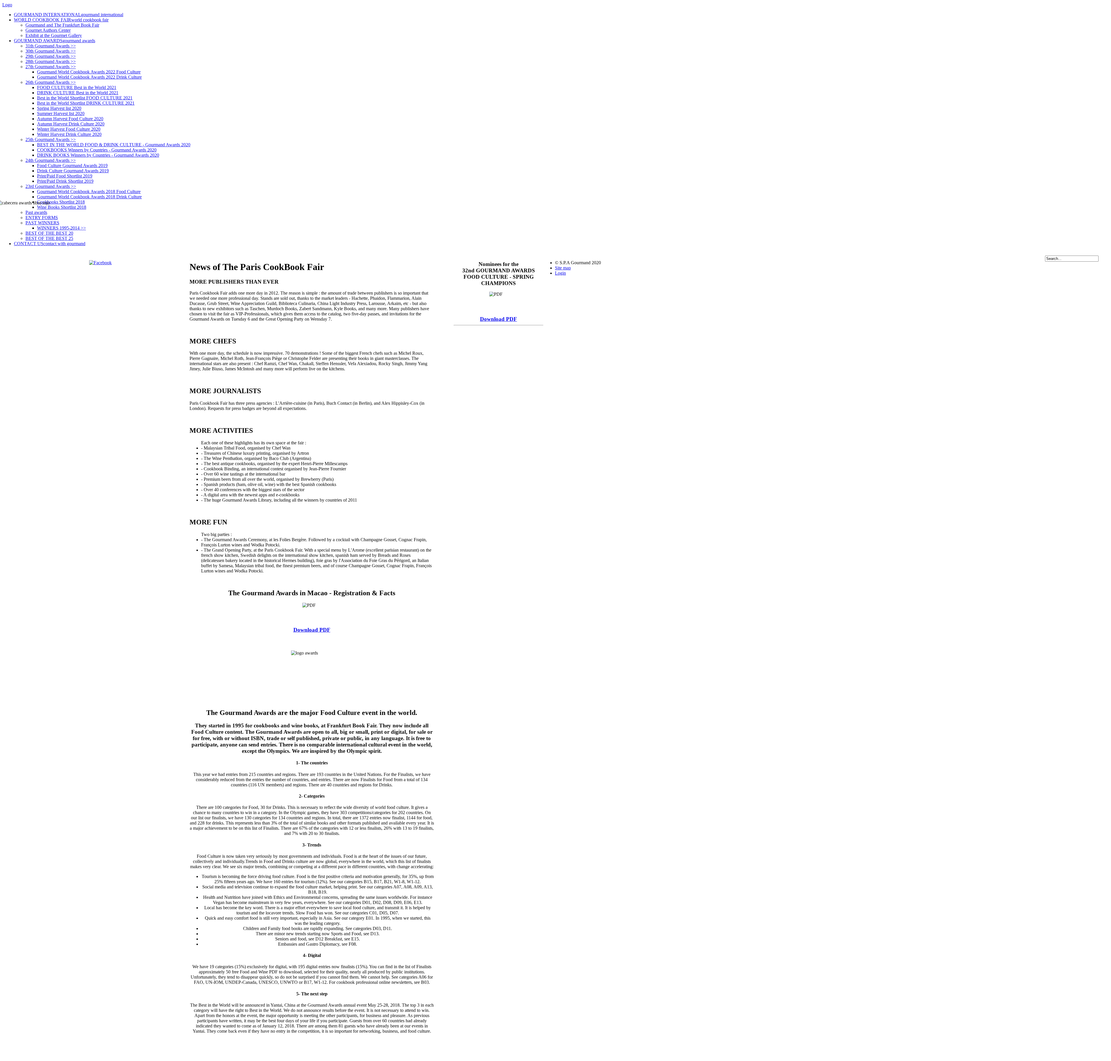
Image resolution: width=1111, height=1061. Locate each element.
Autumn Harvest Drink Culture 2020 (70, 123)
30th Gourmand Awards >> (50, 51)
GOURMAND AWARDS (54, 40)
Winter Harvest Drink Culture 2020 (69, 134)
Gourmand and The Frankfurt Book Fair (62, 25)
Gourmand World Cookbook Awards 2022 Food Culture (89, 71)
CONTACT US (49, 243)
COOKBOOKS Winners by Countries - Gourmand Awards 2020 (97, 149)
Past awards (36, 212)
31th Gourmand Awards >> (50, 45)
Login (560, 273)
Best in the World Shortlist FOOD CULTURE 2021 (85, 97)
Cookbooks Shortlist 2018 (61, 201)
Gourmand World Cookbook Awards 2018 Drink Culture (89, 196)
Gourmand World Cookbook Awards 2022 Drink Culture (89, 77)
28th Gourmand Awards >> (50, 61)
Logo (7, 4)
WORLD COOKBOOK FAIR (61, 19)
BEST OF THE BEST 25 (49, 238)
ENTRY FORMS (41, 217)
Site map (563, 267)
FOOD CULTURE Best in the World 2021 (76, 87)
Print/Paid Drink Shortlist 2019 (65, 181)
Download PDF (311, 630)
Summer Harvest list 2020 (60, 113)
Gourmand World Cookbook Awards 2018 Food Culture (89, 191)
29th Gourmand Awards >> (50, 56)
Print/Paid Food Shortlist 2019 (64, 175)
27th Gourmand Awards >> (50, 66)
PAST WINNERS (42, 222)
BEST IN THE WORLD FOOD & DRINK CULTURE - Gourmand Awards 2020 (113, 144)
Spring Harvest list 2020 (59, 108)
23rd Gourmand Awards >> (50, 186)
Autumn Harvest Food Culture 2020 (70, 118)
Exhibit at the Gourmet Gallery (53, 35)
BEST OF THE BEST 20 (49, 233)
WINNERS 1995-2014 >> (61, 227)
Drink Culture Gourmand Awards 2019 (73, 170)
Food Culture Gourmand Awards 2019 (72, 165)
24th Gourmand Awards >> (50, 160)
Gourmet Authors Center (48, 30)
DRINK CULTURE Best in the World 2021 (77, 92)
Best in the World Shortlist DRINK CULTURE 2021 (86, 103)
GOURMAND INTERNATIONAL (68, 14)
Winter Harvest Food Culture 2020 (68, 129)
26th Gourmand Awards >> (50, 82)
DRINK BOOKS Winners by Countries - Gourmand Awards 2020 (98, 155)
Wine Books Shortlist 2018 (61, 207)
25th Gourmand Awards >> (50, 139)
